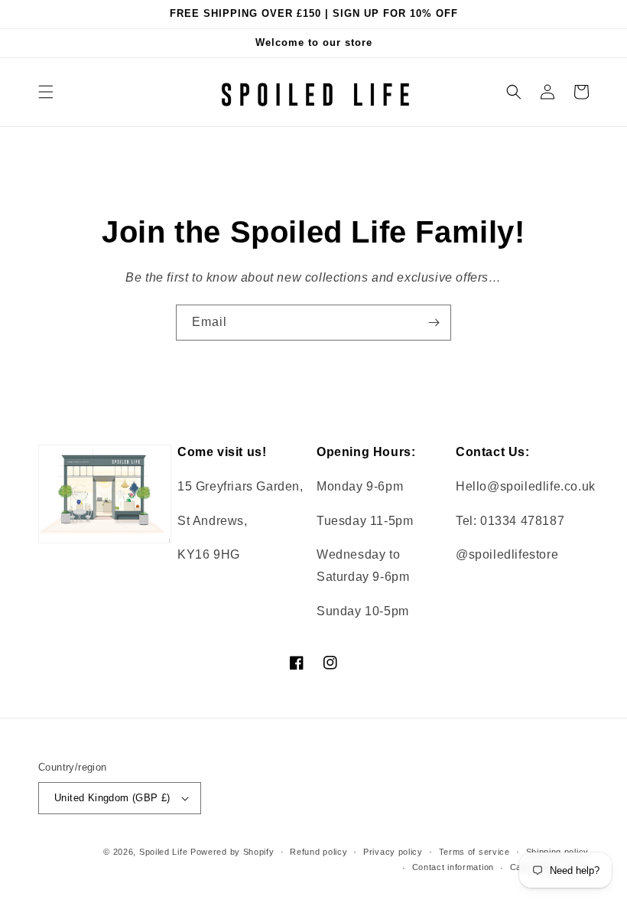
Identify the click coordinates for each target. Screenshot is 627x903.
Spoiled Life (163, 851)
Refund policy (318, 851)
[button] (46, 92)
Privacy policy (393, 851)
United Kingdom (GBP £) (112, 798)
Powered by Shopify (232, 851)
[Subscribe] (433, 323)
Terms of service (474, 851)
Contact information (453, 867)
